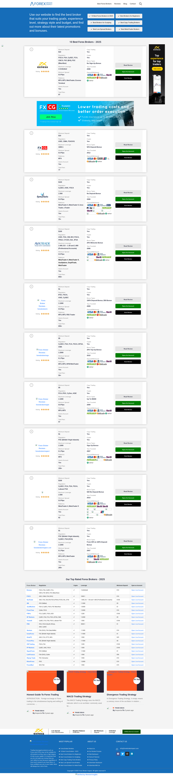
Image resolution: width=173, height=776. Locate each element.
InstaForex (30, 633)
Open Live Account (137, 590)
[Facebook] (118, 754)
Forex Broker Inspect (85, 770)
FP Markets (30, 647)
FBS (28, 624)
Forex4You (30, 641)
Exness (29, 590)
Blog (125, 4)
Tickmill (29, 620)
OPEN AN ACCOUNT (131, 732)
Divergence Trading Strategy (121, 694)
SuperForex (31, 651)
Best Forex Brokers (104, 4)
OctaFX (29, 637)
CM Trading (31, 644)
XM (28, 603)
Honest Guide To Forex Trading (43, 694)
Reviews (117, 4)
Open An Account (128, 72)
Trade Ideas (39, 711)
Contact (133, 4)
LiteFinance (31, 654)
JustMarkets (31, 606)
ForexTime (30, 610)
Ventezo (29, 630)
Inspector (38, 713)
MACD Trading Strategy (79, 696)
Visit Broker (128, 78)
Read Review (128, 65)
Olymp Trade (31, 658)
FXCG (29, 596)
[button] (140, 3)
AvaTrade (30, 600)
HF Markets (30, 617)
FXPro (29, 613)
